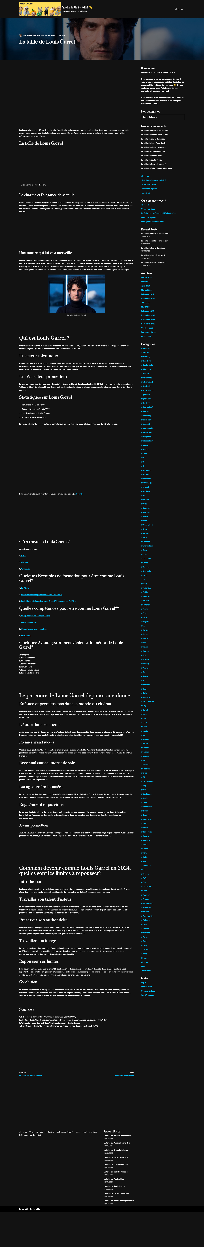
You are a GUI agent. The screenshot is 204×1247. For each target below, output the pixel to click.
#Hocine (145, 651)
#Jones (144, 676)
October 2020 (147, 328)
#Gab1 (144, 613)
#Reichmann (146, 806)
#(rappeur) (146, 436)
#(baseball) (146, 361)
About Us (145, 176)
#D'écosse (145, 567)
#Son (143, 861)
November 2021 (148, 319)
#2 (142, 457)
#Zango (144, 945)
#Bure (144, 537)
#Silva (144, 853)
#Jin (143, 672)
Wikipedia (25, 569)
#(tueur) (144, 449)
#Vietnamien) (147, 903)
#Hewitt (144, 647)
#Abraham (146, 470)
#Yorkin (144, 937)
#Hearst (145, 638)
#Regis (144, 802)
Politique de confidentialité (154, 180)
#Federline (146, 588)
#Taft (143, 878)
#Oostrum (145, 769)
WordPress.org (147, 995)
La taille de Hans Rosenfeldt (153, 143)
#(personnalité (147, 428)
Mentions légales (149, 188)
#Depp (144, 575)
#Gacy (144, 617)
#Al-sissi (145, 487)
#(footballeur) (147, 390)
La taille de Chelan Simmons (153, 147)
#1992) (144, 453)
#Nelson (145, 764)
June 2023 (145, 302)
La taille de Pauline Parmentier (154, 134)
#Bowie (144, 516)
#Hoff (143, 655)
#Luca (144, 726)
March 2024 (146, 290)
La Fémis (25, 588)
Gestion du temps (29, 622)
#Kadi (144, 689)
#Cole (144, 554)
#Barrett (145, 499)
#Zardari (145, 949)
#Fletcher (145, 605)
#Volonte (145, 911)
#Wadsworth (147, 916)
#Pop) (143, 790)
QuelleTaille (27, 35)
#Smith (144, 857)
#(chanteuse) (147, 382)
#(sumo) (144, 445)
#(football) (145, 386)
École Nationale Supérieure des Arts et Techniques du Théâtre (48, 601)
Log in (143, 982)
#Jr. (143, 680)
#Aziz (143, 495)
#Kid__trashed (147, 701)
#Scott (144, 844)
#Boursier (145, 512)
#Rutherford (146, 832)
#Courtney (146, 558)
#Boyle (144, 520)
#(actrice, (145, 352)
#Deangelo (146, 571)
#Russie (144, 827)
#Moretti (145, 747)
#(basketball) (147, 365)
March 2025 (146, 277)
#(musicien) (146, 420)
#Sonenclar (146, 865)
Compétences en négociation (34, 629)
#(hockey (145, 403)
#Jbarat (144, 668)
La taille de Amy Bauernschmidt (155, 130)
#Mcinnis (145, 739)
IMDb (23, 556)
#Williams (145, 932)
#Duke (144, 584)
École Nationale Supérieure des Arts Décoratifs (41, 594)
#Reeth (144, 798)
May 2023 (145, 307)
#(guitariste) (146, 399)
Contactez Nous (149, 184)
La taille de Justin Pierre (151, 160)
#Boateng (145, 508)
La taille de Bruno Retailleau (153, 139)
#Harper (145, 634)
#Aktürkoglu (146, 483)
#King (143, 705)
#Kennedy (145, 697)
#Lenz (144, 718)
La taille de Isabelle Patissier (153, 151)
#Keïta (144, 693)
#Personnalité (147, 781)
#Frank (144, 609)
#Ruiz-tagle (146, 819)
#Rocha (144, 811)
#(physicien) (146, 432)
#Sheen (144, 848)
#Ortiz (144, 773)
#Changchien (147, 546)
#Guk (143, 626)
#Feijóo (144, 592)
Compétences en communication (35, 616)
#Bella (144, 504)
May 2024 (145, 281)
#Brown (144, 529)
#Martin (144, 731)
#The (143, 882)
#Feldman (145, 596)
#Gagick (145, 621)
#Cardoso (145, 541)
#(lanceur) (145, 411)
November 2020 (148, 323)
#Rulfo (144, 823)
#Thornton (146, 886)
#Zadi (144, 941)
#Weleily (145, 928)
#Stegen (145, 874)
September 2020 (148, 332)
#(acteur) (145, 348)
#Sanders (145, 840)
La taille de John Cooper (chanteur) (156, 168)
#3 (142, 462)
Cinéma (144, 962)
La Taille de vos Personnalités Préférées (158, 213)
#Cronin (144, 562)
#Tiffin (144, 890)
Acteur (144, 953)
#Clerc (144, 550)
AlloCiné (24, 562)
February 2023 (147, 311)
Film (143, 966)
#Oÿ (143, 777)
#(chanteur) (146, 377)
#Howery (145, 663)
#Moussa (145, 756)
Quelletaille (35, 1209)
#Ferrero (145, 600)
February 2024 (147, 294)
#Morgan (145, 752)
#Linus (144, 722)
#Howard (145, 659)
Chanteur (145, 958)
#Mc (143, 735)
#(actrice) (145, 356)
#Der (143, 579)
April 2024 (145, 286)
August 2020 (146, 336)
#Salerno (145, 836)
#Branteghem (147, 525)
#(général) (145, 394)
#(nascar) (145, 424)
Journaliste (146, 970)
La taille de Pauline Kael (151, 155)
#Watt (144, 924)
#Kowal (144, 710)
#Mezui (144, 743)
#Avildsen (145, 491)
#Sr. (143, 869)
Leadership (26, 635)
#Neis (143, 760)
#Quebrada (146, 794)
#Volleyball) (146, 907)
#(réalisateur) (147, 441)
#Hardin (145, 630)
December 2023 (148, 298)
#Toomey (145, 895)
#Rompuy (145, 815)
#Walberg (145, 920)
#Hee (143, 642)
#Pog (143, 785)
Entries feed (146, 986)
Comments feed (148, 991)
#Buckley (145, 533)
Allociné (78, 494)
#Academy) (146, 478)
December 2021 (148, 315)
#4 (142, 466)
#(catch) (145, 373)
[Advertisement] (76, 77)
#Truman (145, 899)
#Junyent (145, 684)
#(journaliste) (147, 407)
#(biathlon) (146, 369)
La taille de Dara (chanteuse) (153, 164)
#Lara (144, 714)
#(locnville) (146, 415)
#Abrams (145, 474)
